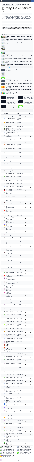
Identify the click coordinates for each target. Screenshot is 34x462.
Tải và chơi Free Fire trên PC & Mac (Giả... (10, 245)
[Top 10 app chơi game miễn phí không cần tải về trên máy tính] (3, 93)
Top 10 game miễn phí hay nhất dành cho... (10, 177)
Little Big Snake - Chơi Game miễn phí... (10, 345)
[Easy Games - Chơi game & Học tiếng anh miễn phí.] (3, 90)
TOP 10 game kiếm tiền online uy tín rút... (10, 123)
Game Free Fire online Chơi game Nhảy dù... (10, 119)
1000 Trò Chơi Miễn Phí (8, 70)
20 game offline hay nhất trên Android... (10, 195)
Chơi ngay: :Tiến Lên (9, 126)
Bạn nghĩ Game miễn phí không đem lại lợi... (10, 304)
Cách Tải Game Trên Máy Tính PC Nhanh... (10, 390)
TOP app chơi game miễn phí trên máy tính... (10, 315)
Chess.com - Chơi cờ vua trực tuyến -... (10, 156)
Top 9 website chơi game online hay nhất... (10, 221)
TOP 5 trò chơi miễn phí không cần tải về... (10, 262)
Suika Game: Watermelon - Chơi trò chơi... (10, 339)
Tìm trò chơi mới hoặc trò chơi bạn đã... (10, 342)
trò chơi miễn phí (24, 460)
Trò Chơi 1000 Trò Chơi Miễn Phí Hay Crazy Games (9, 32)
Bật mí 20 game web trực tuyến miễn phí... (10, 371)
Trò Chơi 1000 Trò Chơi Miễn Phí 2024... (10, 356)
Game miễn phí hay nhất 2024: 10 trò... (10, 308)
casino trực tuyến (27, 1)
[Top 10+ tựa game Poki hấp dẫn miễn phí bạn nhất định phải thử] (3, 84)
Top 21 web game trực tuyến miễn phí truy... (10, 295)
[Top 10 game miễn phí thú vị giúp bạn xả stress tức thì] (3, 49)
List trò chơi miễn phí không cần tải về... (10, 363)
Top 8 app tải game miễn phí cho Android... (10, 255)
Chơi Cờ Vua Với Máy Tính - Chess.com (9, 282)
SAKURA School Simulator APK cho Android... (10, 202)
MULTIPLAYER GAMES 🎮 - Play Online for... (10, 199)
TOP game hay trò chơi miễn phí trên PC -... (10, 152)
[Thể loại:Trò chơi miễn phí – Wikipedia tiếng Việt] (3, 43)
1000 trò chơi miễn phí (9, 134)
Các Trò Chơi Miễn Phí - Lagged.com (9, 160)
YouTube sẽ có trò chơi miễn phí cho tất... (10, 266)
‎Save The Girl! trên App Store (10, 430)
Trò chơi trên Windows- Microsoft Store (10, 278)
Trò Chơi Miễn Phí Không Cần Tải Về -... (10, 170)
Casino (18, 1)
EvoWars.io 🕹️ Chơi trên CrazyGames (9, 241)
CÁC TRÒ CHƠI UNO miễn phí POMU (10, 206)
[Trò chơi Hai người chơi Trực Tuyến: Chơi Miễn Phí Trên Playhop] (3, 78)
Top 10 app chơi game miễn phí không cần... (10, 145)
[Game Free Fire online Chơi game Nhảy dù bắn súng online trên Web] (3, 70)
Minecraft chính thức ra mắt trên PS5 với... (10, 138)
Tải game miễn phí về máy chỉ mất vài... (10, 410)
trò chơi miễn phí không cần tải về (19, 116)
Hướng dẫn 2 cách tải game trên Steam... (10, 163)
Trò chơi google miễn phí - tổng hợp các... (10, 332)
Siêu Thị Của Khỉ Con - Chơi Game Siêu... (9, 129)
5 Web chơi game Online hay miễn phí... (10, 249)
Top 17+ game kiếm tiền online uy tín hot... (10, 148)
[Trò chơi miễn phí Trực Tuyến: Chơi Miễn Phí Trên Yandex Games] (3, 87)
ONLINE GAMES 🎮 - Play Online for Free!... (10, 237)
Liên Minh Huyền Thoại (9, 135)
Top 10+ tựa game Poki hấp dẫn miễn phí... (10, 273)
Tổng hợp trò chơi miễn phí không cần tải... (9, 192)
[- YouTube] (3, 40)
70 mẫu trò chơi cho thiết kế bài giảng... (10, 218)
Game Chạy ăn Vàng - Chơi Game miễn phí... (10, 420)
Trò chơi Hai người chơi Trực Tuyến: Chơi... (10, 298)
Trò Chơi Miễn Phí (7, 37)
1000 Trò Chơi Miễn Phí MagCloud (26, 32)
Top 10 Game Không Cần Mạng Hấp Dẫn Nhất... (10, 301)
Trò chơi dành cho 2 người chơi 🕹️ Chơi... (10, 259)
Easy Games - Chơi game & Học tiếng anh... (10, 322)
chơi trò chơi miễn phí (9, 127)
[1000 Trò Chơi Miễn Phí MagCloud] (3, 73)
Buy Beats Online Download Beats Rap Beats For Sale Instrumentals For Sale (18, 28)
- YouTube (7, 115)
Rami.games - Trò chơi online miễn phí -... (10, 374)
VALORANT (7, 400)
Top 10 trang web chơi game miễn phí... (10, 440)
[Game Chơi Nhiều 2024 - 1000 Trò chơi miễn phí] (3, 75)
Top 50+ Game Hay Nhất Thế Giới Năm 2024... (10, 167)
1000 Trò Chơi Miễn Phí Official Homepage (10, 434)
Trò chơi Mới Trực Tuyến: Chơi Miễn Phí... (10, 353)
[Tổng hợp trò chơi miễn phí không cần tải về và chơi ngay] (3, 37)
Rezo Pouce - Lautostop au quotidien (9, 292)
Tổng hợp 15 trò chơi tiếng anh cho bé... (10, 187)
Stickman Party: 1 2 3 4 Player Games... (10, 210)
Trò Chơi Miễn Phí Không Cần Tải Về (10, 84)
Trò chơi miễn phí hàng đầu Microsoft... (10, 184)
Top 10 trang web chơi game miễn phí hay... (10, 387)
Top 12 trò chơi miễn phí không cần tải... (10, 437)
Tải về (32, 1)
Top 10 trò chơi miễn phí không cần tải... (10, 335)
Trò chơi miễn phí (8, 350)
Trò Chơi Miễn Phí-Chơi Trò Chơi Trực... (10, 443)
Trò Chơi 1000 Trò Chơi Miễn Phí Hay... (10, 133)
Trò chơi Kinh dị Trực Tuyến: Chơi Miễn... (10, 225)
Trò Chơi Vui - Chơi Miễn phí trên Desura (10, 384)
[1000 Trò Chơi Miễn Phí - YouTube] (3, 81)
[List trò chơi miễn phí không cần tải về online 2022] (3, 46)
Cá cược (22, 1)
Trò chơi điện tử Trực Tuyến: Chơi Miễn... (10, 367)
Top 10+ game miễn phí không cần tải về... (10, 423)
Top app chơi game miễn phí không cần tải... (10, 360)
